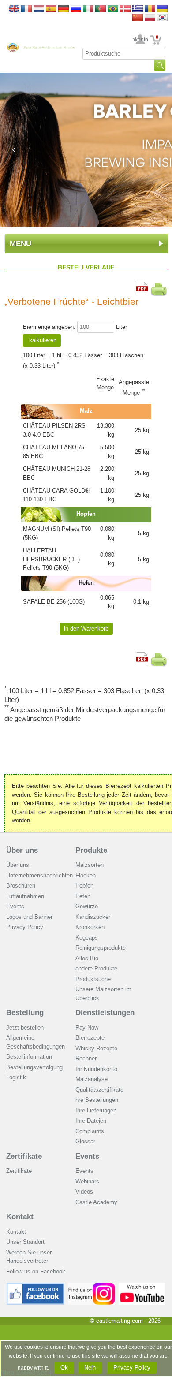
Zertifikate (24, 1156)
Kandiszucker (92, 917)
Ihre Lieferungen (95, 1110)
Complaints (89, 1131)
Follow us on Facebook (35, 1271)
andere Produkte (96, 968)
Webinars (87, 1181)
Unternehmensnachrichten (39, 875)
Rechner (86, 1058)
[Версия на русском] (76, 9)
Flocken (85, 875)
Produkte (91, 850)
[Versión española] (51, 9)
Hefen (82, 896)
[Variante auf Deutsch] (63, 9)
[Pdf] (142, 286)
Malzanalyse (91, 1079)
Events (15, 906)
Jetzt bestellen (25, 1027)
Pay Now (86, 1027)
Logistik (16, 1077)
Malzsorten (89, 865)
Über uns (22, 850)
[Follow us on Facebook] (36, 1286)
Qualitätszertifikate (99, 1089)
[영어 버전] (162, 18)
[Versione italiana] (88, 9)
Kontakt (20, 1217)
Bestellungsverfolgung (34, 1067)
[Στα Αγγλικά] (137, 9)
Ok (64, 1367)
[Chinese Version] (137, 18)
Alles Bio (86, 958)
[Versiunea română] (150, 9)
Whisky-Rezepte (96, 1048)
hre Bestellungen (96, 1100)
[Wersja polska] (150, 18)
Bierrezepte (90, 1037)
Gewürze (86, 906)
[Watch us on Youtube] (142, 1286)
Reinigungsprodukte (100, 947)
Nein (89, 1367)
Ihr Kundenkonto (140, 40)
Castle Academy (96, 1202)
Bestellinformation (29, 1056)
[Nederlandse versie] (39, 9)
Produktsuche (93, 979)
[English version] (14, 9)
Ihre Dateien (90, 1120)
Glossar (85, 1141)
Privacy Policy (24, 927)
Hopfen (84, 885)
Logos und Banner (29, 917)
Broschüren (20, 885)
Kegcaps (86, 937)
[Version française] (26, 9)
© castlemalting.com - (125, 1320)
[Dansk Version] (125, 9)
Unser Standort (25, 1242)
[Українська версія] (162, 9)
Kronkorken (90, 927)
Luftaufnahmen (25, 896)
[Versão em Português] (100, 9)
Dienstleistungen (105, 1012)
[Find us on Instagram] (91, 1286)
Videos (84, 1191)
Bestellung (25, 1012)
